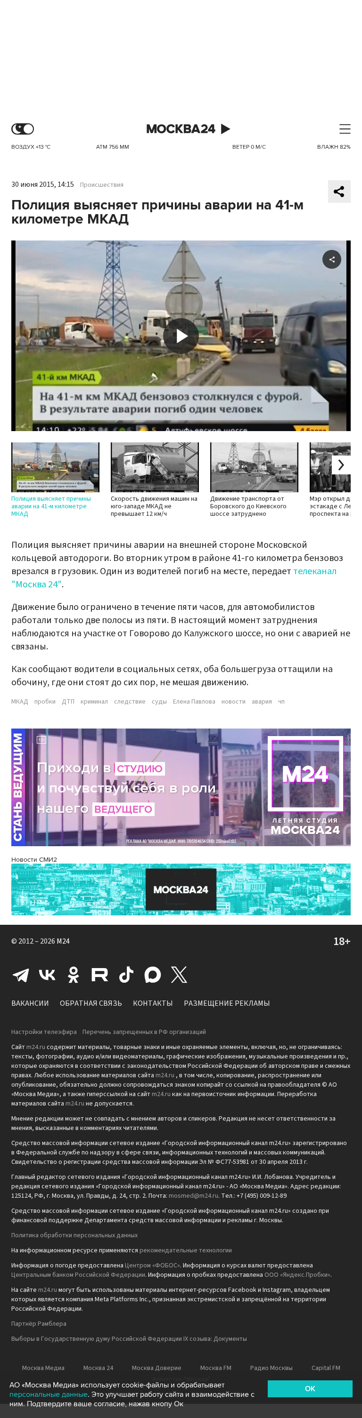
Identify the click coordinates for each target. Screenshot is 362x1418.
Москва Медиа (43, 1368)
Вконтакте (47, 974)
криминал (94, 701)
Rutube (99, 974)
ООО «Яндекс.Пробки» (297, 1275)
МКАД (19, 701)
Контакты (153, 1003)
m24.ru (35, 1047)
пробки (45, 701)
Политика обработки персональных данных (74, 1235)
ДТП (68, 701)
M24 (63, 941)
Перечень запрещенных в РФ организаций (144, 1032)
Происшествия (101, 185)
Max (152, 974)
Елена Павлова (194, 701)
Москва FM (215, 1368)
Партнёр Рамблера (38, 1324)
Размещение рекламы (227, 1003)
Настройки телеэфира (44, 1032)
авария (262, 701)
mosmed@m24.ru (193, 1196)
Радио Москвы (271, 1368)
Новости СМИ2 (34, 860)
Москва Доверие (156, 1368)
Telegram (20, 974)
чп (281, 701)
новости (234, 701)
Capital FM (326, 1368)
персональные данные (48, 1394)
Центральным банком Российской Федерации (78, 1275)
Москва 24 (181, 129)
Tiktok (126, 974)
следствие (130, 701)
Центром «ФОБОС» (152, 1265)
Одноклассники (73, 974)
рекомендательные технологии (186, 1250)
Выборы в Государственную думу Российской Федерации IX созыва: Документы (129, 1339)
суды (159, 701)
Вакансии (30, 1003)
